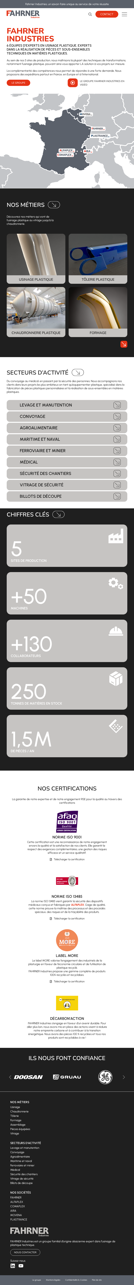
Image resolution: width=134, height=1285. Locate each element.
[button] (124, 14)
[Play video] (73, 83)
